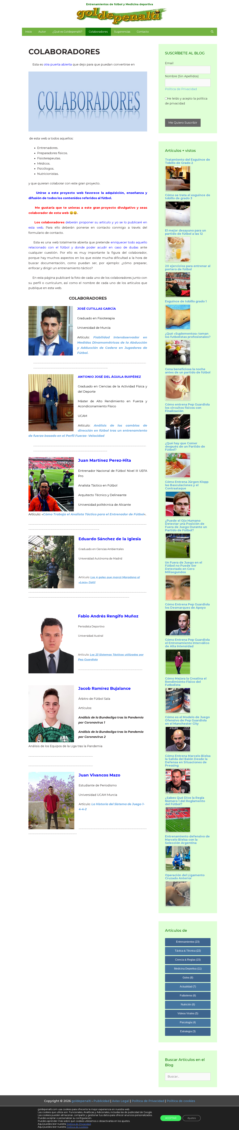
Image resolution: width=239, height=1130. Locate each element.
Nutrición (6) (188, 1004)
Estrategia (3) (188, 1031)
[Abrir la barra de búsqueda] (212, 32)
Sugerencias (122, 31)
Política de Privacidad (181, 89)
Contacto (143, 31)
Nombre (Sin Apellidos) (182, 76)
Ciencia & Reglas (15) (188, 959)
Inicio (28, 31)
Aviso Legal (120, 1101)
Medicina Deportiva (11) (188, 968)
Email (169, 63)
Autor (42, 31)
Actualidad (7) (188, 986)
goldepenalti (82, 1101)
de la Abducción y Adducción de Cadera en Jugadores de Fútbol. (112, 348)
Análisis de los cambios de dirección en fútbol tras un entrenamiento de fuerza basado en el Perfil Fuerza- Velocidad (87, 431)
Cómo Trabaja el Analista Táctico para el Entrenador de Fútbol (93, 514)
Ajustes (191, 1118)
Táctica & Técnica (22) (188, 950)
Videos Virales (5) (188, 1013)
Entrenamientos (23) (187, 941)
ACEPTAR (170, 1118)
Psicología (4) (188, 1022)
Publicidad (101, 1101)
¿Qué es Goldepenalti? (67, 31)
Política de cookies (181, 1101)
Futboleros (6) (188, 995)
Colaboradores (98, 31)
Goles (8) (188, 977)
